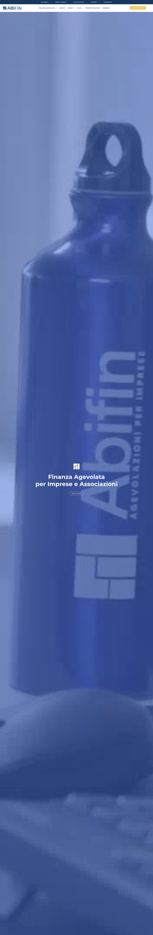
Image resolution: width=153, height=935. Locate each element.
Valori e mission (60, 2)
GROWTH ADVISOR (93, 8)
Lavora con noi (78, 2)
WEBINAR (106, 8)
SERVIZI (62, 8)
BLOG (79, 8)
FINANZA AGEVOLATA (47, 8)
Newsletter (108, 2)
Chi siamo (44, 2)
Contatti (94, 2)
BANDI (70, 8)
